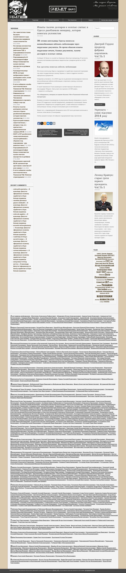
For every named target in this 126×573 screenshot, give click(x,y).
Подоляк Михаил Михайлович (85, 475)
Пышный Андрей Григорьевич (35, 481)
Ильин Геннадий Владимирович (75, 396)
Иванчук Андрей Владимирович (22, 394)
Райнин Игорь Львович (42, 485)
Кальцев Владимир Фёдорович (44, 401)
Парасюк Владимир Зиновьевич (51, 469)
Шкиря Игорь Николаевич (63, 549)
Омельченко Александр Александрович (66, 460)
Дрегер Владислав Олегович (54, 374)
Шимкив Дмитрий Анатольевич (41, 549)
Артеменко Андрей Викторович (67, 321)
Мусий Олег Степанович (31, 449)
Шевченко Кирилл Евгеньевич (58, 548)
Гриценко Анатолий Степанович (30, 363)
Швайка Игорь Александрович (62, 546)
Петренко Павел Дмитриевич (53, 472)
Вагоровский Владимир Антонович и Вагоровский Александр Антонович (37, 343)
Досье (111, 263)
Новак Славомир (24, 457)
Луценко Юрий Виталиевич (35, 434)
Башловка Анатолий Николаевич (45, 331)
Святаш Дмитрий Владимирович (95, 495)
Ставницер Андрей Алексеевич (80, 502)
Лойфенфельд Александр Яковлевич (23, 433)
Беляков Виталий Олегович (95, 332)
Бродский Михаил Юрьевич (100, 338)
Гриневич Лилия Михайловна (86, 361)
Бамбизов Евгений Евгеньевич (21, 329)
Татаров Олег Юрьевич (91, 509)
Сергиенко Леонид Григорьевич (92, 498)
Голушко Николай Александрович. (83, 358)
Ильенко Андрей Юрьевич (33, 396)
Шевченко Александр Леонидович (34, 548)
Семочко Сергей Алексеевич (41, 498)
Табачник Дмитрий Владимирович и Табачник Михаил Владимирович (36, 509)
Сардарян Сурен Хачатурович (83, 493)
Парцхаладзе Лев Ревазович (99, 469)
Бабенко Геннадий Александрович (23, 327)
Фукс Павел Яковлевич (106, 527)
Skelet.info (56, 570)
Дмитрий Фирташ (101, 263)
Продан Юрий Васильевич (29, 480)
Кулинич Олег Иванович (65, 421)
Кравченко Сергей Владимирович (77, 415)
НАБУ (99, 272)
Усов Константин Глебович (27, 522)
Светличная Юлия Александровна (45, 495)
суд (112, 299)
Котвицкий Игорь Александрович (52, 415)
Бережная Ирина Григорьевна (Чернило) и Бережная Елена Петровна (45, 334)
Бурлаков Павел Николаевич (57, 340)
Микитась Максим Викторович (73, 446)
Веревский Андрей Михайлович (80, 345)
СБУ (107, 282)
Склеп (91, 20)
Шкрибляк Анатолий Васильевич (105, 549)
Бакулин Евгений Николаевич (84, 327)
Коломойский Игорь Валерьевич (76, 410)
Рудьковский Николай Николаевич (37, 488)
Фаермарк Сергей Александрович (48, 525)
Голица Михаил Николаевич (60, 358)
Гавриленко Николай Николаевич (22, 352)
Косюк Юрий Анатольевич (29, 415)
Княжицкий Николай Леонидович (53, 407)
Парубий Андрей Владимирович (76, 469)
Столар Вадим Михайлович (68, 504)
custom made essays (19, 250)
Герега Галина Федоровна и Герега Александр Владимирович (85, 355)
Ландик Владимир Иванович (55, 428)
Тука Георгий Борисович (29, 517)
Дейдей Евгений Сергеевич (73, 368)
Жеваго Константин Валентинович (86, 384)
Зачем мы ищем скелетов (109, 20)
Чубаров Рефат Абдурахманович (63, 543)
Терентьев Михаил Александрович (32, 511)
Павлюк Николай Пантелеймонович (89, 467)
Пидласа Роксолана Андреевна (102, 472)
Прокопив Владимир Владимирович (52, 480)
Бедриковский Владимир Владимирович (73, 331)
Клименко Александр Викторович (41, 406)
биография (102, 289)
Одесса (101, 274)
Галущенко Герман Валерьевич (30, 353)
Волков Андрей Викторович (20, 348)
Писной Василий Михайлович (40, 475)
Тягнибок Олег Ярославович (99, 517)
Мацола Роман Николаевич (50, 442)
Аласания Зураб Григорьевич (68, 318)
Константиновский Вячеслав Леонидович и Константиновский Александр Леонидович (42, 412)
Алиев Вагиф (84, 318)
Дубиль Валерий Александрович (77, 374)
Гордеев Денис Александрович (85, 359)
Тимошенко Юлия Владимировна (79, 511)
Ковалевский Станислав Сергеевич (102, 407)
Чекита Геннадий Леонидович (42, 541)
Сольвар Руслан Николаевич (86, 501)
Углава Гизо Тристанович (19, 520)
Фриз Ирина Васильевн (64, 527)
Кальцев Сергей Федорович (65, 401)
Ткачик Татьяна (39, 512)
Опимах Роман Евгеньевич (68, 462)
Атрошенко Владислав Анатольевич (86, 322)
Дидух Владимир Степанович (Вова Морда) (36, 372)
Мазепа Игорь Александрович (21, 439)
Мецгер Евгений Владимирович (50, 446)
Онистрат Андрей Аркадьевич (93, 460)
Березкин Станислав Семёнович (101, 334)
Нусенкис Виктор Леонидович (68, 457)
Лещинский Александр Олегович (46, 430)
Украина (106, 284)
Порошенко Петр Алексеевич (30, 477)
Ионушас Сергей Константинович (100, 396)
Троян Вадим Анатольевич (46, 515)
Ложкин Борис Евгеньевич (106, 431)
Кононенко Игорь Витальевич (99, 410)
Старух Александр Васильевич (103, 502)
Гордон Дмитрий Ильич (106, 359)
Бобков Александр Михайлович (21, 335)
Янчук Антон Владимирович (49, 559)
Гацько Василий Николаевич (73, 353)
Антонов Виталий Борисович (21, 321)
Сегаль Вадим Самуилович (30, 496)
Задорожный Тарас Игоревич (20, 389)
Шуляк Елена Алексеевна (45, 552)
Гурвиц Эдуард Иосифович (20, 364)
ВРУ (112, 255)
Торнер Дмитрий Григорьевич (42, 514)
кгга (107, 293)
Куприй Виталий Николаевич (31, 423)
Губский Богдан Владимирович (78, 363)
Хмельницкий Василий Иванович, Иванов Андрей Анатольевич (61, 532)
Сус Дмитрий (67, 505)
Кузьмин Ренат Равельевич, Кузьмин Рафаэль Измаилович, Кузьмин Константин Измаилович (79, 420)
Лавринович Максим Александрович (96, 426)
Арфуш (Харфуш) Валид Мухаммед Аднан (35, 322)
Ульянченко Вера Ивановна (40, 520)
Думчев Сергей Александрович (21, 375)
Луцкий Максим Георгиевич (55, 434)
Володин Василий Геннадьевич (42, 348)
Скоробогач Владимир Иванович (32, 499)
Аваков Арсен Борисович (91, 316)
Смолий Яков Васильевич (19, 501)
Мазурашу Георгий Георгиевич (44, 439)
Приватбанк (111, 277)
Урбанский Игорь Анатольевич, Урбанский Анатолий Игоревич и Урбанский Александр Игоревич (62, 521)
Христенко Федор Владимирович (86, 534)
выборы (99, 291)
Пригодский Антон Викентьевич (101, 477)
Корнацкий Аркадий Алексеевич (87, 412)
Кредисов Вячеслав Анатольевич (37, 417)
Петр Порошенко (102, 275)
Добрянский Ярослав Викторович (85, 372)
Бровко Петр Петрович (82, 338)
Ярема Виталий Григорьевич (71, 559)
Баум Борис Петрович (84, 329)
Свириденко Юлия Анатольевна (70, 495)
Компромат (102, 269)
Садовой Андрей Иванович (41, 493)
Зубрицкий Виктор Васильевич (87, 391)
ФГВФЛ (108, 287)
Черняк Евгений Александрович (38, 543)
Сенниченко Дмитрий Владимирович (66, 498)
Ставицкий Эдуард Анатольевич (56, 502)
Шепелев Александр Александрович (83, 548)
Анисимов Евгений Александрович (102, 319)
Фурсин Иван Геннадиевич (41, 529)
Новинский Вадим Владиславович (43, 457)
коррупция (104, 296)
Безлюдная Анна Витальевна (99, 331)
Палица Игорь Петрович (31, 469)
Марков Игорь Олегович (38, 441)
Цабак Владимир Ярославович (21, 537)
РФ (106, 279)
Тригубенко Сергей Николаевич (100, 514)
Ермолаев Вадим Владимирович (89, 379)
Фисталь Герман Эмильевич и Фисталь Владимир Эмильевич (32, 527)
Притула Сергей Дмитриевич (67, 478)
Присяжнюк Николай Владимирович (23, 478)
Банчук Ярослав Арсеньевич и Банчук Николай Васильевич (54, 329)
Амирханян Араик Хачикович (21, 319)
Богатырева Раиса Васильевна (45, 335)
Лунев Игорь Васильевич (72, 433)
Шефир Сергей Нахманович (106, 548)
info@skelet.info (90, 570)
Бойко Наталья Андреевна (76, 337)
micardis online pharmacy (22, 225)
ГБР (104, 261)
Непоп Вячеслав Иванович (101, 454)
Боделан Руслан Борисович (56, 337)
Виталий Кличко (101, 259)
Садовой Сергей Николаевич (61, 493)
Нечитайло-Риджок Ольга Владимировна (65, 455)
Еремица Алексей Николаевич (47, 379)
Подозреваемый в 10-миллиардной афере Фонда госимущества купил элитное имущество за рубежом (21, 61)
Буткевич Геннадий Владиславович (103, 340)
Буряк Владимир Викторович (79, 340)
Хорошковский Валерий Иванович (61, 534)
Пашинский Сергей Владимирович (79, 470)
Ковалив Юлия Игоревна (19, 409)
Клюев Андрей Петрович (31, 407)
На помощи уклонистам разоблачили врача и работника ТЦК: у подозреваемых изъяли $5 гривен (22, 50)
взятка (110, 289)
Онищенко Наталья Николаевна (46, 462)
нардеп (97, 299)
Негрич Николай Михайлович (54, 454)
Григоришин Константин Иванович (61, 361)
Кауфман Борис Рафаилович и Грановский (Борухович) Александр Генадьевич (70, 403)
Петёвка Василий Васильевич (32, 472)
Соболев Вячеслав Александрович (42, 501)
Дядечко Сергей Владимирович (66, 375)
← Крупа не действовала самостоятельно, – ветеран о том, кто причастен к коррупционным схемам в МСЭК (48, 133)
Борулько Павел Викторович (62, 338)
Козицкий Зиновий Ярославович (91, 409)
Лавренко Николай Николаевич (41, 426)
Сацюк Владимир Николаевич (21, 495)
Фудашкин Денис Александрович (85, 527)
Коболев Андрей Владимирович (78, 407)
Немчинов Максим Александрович (78, 454)
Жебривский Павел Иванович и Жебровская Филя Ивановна (51, 384)
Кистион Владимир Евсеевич (94, 404)
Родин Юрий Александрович (74, 486)
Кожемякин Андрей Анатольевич (66, 409)
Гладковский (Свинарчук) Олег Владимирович (39, 356)
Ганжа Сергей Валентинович (52, 353)
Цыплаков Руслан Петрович (62, 537)
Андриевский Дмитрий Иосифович (76, 319)
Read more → (100, 104)
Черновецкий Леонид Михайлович (92, 541)
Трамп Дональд (59, 514)
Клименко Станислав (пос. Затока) (67, 406)
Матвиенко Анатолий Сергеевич (87, 441)
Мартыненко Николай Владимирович (61, 441)
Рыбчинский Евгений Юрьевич (91, 488)
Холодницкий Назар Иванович (97, 532)
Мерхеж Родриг (32, 446)
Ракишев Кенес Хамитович (61, 485)
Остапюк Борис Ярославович (89, 462)
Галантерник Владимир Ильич (90, 352)
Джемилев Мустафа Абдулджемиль (57, 371)
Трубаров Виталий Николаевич (68, 515)
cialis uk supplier (19, 214)
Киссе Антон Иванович (75, 404)
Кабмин (102, 267)
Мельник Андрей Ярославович (46, 444)
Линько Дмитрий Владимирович (71, 430)
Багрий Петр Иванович (44, 327)
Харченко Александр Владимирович (23, 532)
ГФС (111, 261)
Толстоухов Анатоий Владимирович (80, 512)
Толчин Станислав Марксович (105, 512)
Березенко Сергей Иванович (80, 334)
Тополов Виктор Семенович (20, 514)
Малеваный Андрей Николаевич (93, 439)
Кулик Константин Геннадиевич (43, 421)
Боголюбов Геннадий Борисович (90, 335)
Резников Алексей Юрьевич (20, 486)
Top (121, 568)
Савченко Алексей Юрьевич (20, 493)
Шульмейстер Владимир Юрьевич (22, 552)
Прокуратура (100, 279)
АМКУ (99, 253)
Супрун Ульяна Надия (86, 504)
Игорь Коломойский (104, 265)
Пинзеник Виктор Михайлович (44, 473)
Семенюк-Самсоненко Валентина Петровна (101, 496)
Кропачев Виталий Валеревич (81, 417)
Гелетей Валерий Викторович (95, 353)
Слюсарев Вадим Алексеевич (54, 499)
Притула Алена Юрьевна (47, 478)
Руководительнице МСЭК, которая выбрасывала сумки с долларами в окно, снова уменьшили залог (22, 75)
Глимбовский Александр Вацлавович (70, 356)
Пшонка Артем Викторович (100, 480)
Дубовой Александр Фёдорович (101, 374)
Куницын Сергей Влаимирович (86, 421)
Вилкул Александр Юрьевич (20, 347)
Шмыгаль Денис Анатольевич (40, 551)
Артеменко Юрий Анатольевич (91, 321)
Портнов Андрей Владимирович (53, 477)
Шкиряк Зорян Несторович (83, 549)
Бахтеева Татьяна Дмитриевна (21, 331)
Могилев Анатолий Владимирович (99, 446)
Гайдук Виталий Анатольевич (67, 352)
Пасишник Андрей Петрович (34, 470)
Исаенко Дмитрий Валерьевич (21, 398)
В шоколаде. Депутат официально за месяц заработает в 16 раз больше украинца (21, 193)
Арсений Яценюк (101, 255)
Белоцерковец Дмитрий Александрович (69, 332)
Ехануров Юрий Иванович (29, 381)
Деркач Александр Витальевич (32, 371)
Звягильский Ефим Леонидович (64, 389)
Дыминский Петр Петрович (44, 375)
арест (112, 287)
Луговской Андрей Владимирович (50, 433)
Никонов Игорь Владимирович (92, 455)
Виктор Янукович (104, 257)
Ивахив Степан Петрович (85, 394)
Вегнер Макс (53, 345)
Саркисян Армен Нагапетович (106, 493)
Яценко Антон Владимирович (91, 561)
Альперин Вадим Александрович (102, 318)
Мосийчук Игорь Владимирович (37, 447)
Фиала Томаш (65, 525)
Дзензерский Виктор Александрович (84, 371)
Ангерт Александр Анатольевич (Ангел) (47, 319)
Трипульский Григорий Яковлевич (23, 515)
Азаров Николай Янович (48, 318)
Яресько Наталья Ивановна (92, 559)
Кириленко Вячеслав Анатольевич (53, 404)
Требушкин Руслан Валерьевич (76, 514)
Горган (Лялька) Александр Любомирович (58, 359)
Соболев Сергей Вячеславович (64, 501)
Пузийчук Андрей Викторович (78, 480)
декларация (108, 291)
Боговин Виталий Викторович (67, 335)
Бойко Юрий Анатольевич (95, 337)
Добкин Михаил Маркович (62, 372)
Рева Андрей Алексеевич (105, 485)
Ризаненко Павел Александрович (43, 486)
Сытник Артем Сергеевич (82, 505)
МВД (110, 270)
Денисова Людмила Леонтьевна (84, 369)
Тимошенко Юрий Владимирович (104, 511)
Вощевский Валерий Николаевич (102, 348)
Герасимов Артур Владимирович (31, 355)
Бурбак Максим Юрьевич (37, 340)
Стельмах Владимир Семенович (22, 504)
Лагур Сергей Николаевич (34, 428)
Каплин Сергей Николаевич (85, 401)
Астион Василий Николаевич (62, 322)
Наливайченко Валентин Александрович (67, 452)
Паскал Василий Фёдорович (56, 470)
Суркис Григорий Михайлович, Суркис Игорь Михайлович (39, 505)
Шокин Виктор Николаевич (61, 551)
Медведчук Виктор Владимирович (74, 442)
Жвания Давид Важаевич (19, 384)
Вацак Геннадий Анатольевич (37, 345)
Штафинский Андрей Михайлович (102, 551)
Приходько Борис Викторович (90, 478)
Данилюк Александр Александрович (49, 368)
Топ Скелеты (72, 20)
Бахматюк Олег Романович (102, 329)
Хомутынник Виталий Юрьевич (36, 534)
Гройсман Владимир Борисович (54, 363)
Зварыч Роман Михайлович (42, 389)
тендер (106, 301)
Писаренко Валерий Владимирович (91, 473)
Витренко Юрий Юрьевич (86, 347)
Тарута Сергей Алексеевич (73, 509)
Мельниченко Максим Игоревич (69, 444)
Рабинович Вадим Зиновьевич (21, 485)
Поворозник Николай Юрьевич (62, 475)
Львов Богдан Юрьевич (75, 434)
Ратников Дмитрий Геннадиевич (83, 485)
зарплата (102, 293)
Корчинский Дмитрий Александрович (59, 414)
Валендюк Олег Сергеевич (101, 343)
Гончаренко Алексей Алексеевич (31, 359)
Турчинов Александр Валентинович (75, 517)
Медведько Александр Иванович (99, 442)
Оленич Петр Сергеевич (43, 460)
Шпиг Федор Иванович (80, 551)
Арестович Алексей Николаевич (44, 321)
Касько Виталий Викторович (30, 403)
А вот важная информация (20, 316)
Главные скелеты (17, 20)
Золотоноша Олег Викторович (40, 391)
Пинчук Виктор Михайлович (67, 473)
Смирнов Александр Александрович (79, 499)
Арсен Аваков (107, 253)
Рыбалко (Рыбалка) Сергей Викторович (65, 488)
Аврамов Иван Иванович (30, 318)
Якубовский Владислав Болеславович (24, 559)
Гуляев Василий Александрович (102, 363)
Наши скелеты (54, 20)
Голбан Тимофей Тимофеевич (38, 358)
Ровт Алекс (60, 486)
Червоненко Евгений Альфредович (65, 541)
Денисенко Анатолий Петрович (39, 369)
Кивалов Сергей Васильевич (30, 404)
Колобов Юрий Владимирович (53, 410)
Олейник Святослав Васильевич (22, 460)
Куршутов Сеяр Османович (72, 423)
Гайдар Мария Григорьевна (45, 352)
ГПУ (108, 261)
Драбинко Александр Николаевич (31, 374)
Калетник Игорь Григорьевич (21, 401)
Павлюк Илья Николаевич (65, 467)
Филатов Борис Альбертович (81, 525)
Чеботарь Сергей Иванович (20, 541)
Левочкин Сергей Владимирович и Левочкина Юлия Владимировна (90, 428)
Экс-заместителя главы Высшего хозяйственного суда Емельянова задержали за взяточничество (22, 36)
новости (105, 299)
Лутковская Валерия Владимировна (95, 433)
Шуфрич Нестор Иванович (64, 552)
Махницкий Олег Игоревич (30, 442)
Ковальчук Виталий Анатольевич (41, 409)
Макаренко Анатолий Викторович (68, 439)
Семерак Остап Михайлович (20, 498)
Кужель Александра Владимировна (31, 420)
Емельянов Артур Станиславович (22, 379)
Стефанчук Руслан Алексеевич (45, 504)
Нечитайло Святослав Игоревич (37, 455)
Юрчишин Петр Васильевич (65, 556)
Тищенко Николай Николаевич (21, 512)
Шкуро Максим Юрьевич (19, 551)
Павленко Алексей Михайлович (43, 467)
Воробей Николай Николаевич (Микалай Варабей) (72, 348)
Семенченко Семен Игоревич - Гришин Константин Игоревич (63, 496)
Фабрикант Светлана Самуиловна (22, 525)
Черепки (35, 20)
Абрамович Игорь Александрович (69, 316)
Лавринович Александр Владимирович (67, 426)
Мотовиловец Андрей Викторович (86, 447)
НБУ (104, 272)
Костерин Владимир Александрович (87, 414)
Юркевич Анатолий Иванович (21, 556)
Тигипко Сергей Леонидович (56, 511)
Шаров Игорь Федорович (19, 546)
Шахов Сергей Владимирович (39, 546)
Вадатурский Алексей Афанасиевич (78, 343)
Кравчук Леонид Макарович (100, 415)
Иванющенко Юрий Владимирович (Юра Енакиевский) (55, 394)
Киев (107, 267)
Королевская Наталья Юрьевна (33, 414)
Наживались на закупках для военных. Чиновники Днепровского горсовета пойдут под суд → (76, 132)
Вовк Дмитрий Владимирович (107, 347)
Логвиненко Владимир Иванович (84, 431)
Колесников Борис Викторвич (30, 410)
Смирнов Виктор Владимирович (104, 499)
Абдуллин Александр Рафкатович (43, 316)
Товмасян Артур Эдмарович (56, 512)
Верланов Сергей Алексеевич (102, 345)
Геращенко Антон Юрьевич (53, 355)
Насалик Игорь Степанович (92, 452)
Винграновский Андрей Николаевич (45, 347)
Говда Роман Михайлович (94, 356)
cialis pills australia (20, 189)
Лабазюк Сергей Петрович (19, 426)
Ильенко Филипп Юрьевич (52, 396)
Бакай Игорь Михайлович (63, 327)
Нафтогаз (109, 272)
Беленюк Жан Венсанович (45, 332)
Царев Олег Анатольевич (42, 537)
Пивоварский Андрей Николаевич (77, 472)
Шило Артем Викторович (19, 549)
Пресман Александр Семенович (76, 477)
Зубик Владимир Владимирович (63, 391)
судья (101, 301)
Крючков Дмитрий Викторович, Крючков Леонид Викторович (83, 418)
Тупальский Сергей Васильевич (50, 517)
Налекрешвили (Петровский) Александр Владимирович (30, 452)
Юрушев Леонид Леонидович (44, 556)
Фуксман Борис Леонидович (20, 529)
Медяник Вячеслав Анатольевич (22, 444)
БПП (109, 255)
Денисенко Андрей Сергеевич (61, 369)
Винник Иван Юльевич (67, 347)
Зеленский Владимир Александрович (91, 389)
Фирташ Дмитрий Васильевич (103, 525)
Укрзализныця (100, 287)
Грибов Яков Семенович (39, 361)
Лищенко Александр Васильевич (59, 431)
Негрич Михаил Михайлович (31, 454)
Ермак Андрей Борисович (67, 379)
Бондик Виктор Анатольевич (40, 338)
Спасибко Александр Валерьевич (32, 502)
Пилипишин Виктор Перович (21, 473)
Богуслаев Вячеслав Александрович (33, 337)
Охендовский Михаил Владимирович (38, 464)
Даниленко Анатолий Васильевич (23, 368)
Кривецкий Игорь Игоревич (60, 417)
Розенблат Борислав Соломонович (98, 486)
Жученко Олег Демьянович (32, 386)
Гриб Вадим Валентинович (20, 361)
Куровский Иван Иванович (52, 423)
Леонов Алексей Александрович (21, 430)
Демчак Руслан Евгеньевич (93, 368)
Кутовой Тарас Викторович (93, 423)
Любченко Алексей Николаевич (95, 434)
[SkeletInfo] (63, 9)
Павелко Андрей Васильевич (21, 467)
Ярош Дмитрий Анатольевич (68, 561)
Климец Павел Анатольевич (91, 406)
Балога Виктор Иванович (105, 327)
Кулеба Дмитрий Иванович (20, 421)
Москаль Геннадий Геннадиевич (61, 447)
